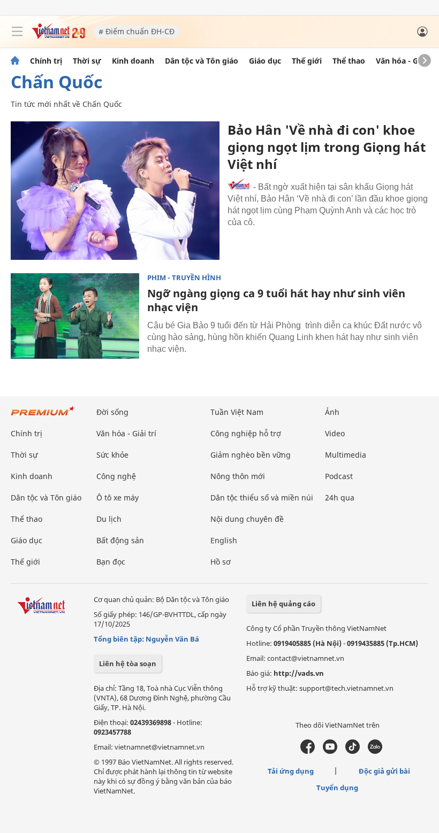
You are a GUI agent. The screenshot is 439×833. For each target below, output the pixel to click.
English (223, 540)
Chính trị (46, 61)
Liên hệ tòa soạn (127, 663)
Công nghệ (116, 476)
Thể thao (348, 61)
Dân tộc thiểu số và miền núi (261, 497)
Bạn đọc (110, 562)
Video (335, 433)
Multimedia (345, 455)
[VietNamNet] (15, 61)
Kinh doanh (133, 61)
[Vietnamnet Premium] (43, 416)
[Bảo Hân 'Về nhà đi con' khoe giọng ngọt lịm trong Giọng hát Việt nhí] (115, 190)
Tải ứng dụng (291, 771)
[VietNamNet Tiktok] (352, 751)
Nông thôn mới (237, 476)
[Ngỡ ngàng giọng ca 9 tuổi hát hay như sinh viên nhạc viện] (75, 316)
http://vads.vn (299, 673)
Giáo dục (265, 61)
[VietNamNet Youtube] (330, 751)
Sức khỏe (112, 455)
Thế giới (307, 61)
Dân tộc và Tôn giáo (201, 61)
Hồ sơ (220, 562)
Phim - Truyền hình (184, 277)
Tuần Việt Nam (236, 412)
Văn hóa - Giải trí (406, 61)
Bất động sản (120, 540)
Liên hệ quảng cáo (283, 603)
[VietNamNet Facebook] (307, 751)
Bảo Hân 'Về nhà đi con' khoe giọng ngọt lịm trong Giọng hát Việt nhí (327, 147)
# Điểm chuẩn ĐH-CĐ (137, 31)
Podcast (339, 476)
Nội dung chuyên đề (247, 519)
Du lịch (109, 519)
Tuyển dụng (337, 787)
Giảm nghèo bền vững (250, 455)
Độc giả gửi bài (384, 771)
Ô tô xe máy (117, 497)
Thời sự (87, 61)
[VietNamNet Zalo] (375, 751)
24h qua (339, 497)
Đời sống (112, 412)
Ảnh (332, 412)
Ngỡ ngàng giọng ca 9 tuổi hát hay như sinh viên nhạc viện (276, 300)
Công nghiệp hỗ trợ (245, 433)
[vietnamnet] (58, 36)
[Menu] (17, 31)
